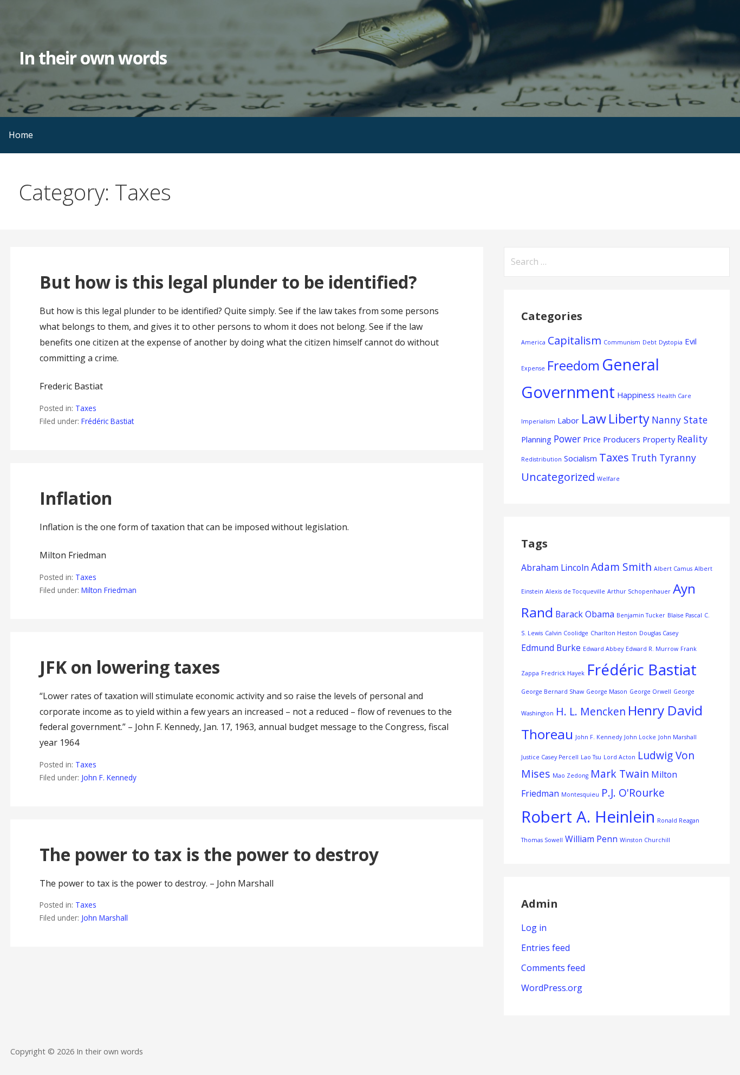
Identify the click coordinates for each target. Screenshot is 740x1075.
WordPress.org (551, 988)
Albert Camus (673, 568)
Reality (692, 438)
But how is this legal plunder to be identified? (228, 282)
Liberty (629, 418)
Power (567, 438)
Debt (649, 342)
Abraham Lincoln (555, 568)
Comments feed (553, 968)
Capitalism (574, 340)
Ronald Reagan (678, 820)
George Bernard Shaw (552, 691)
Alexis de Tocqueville (575, 591)
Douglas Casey (658, 633)
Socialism (580, 458)
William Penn (591, 839)
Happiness (636, 394)
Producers (621, 439)
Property (658, 439)
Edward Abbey (603, 649)
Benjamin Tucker (640, 615)
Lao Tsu (591, 757)
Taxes (85, 408)
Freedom (573, 365)
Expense (533, 368)
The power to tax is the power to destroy (209, 854)
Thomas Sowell (542, 840)
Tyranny (677, 457)
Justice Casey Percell (550, 757)
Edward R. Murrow (652, 649)
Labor (568, 420)
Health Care (674, 396)
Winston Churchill (645, 840)
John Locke (640, 737)
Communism (621, 342)
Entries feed (545, 948)
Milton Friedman (109, 590)
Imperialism (538, 421)
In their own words (93, 57)
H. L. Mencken (591, 711)
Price (592, 439)
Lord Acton (619, 757)
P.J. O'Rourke (633, 792)
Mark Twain (619, 773)
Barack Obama (584, 614)
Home (21, 135)
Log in (534, 928)
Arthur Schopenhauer (639, 591)
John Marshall (104, 918)
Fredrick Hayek (563, 673)
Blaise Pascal (684, 615)
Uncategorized (558, 477)
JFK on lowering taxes (130, 667)
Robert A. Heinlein (588, 817)
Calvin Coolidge (566, 633)
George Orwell (650, 691)
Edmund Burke (551, 648)
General (630, 364)
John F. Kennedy (109, 777)
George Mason (606, 691)
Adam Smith (621, 566)
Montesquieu (580, 794)
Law (593, 418)
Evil (691, 341)
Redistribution (541, 459)
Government (568, 392)
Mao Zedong (570, 775)
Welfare (608, 479)
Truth (644, 457)
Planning (536, 439)
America (533, 342)
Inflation (76, 498)
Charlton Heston (613, 633)
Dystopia (671, 342)
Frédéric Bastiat (107, 421)
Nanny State (679, 419)
